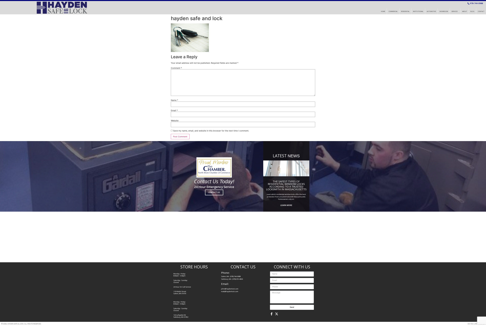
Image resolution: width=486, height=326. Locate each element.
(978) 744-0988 (235, 276)
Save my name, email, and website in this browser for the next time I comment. (211, 131)
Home (383, 11)
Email (174, 110)
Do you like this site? (476, 324)
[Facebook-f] (271, 313)
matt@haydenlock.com (229, 291)
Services (454, 11)
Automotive (431, 11)
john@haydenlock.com (229, 289)
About (464, 11)
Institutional (418, 11)
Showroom (443, 11)
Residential (405, 11)
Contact (481, 11)
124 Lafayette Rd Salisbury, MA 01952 (180, 316)
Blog (472, 11)
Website (174, 121)
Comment (176, 68)
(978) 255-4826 (237, 279)
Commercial (393, 11)
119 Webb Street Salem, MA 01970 (179, 292)
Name (174, 100)
